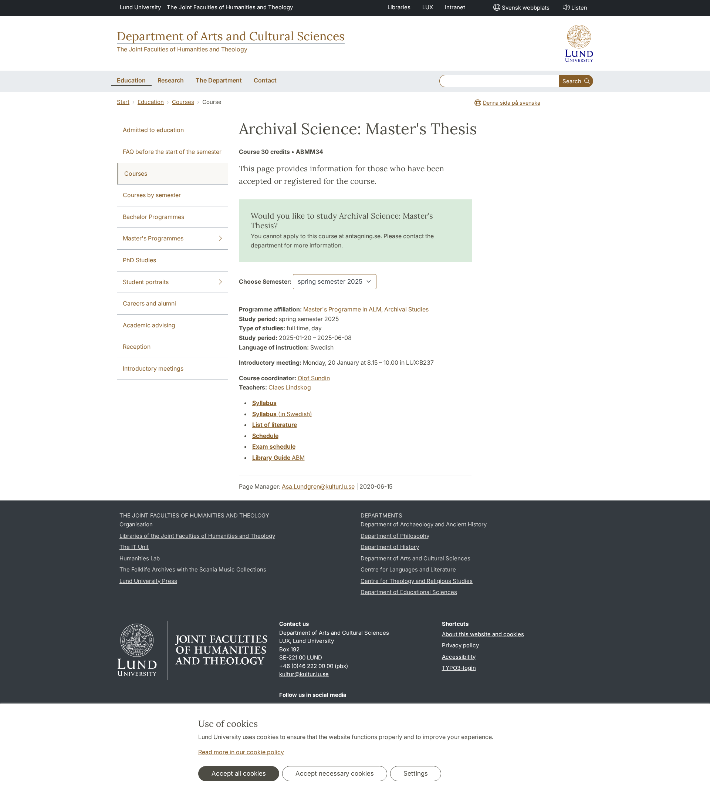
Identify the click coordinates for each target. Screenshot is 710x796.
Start (123, 101)
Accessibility (459, 656)
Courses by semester (152, 195)
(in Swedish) (282, 414)
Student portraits (146, 282)
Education (151, 101)
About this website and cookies (483, 634)
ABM (278, 457)
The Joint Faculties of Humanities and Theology (230, 7)
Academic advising (149, 325)
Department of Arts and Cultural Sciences (231, 36)
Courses (183, 101)
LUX (427, 7)
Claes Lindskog (289, 387)
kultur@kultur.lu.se (304, 674)
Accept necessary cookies (334, 773)
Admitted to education (153, 130)
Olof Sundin (314, 378)
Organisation (136, 524)
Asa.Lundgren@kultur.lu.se (318, 486)
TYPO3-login (459, 667)
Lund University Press (148, 580)
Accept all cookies (239, 773)
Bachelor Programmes (153, 216)
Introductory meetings (153, 368)
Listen (579, 7)
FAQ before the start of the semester (172, 151)
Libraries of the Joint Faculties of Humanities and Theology (197, 535)
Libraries (399, 7)
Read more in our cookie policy (241, 752)
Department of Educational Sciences (409, 592)
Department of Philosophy (395, 535)
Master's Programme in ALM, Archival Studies (366, 309)
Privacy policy (460, 645)
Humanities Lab (139, 558)
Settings (415, 773)
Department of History (390, 546)
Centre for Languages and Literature (408, 569)
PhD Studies (139, 260)
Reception (137, 346)
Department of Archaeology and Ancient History (424, 524)
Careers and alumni (149, 303)
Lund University (140, 7)
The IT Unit (134, 546)
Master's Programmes (153, 238)
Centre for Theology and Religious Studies (417, 580)
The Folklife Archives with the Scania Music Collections (192, 569)
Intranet (455, 7)
